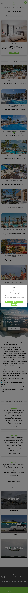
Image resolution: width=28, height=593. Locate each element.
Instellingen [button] (14, 304)
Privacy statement (18, 301)
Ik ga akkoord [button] (9, 301)
